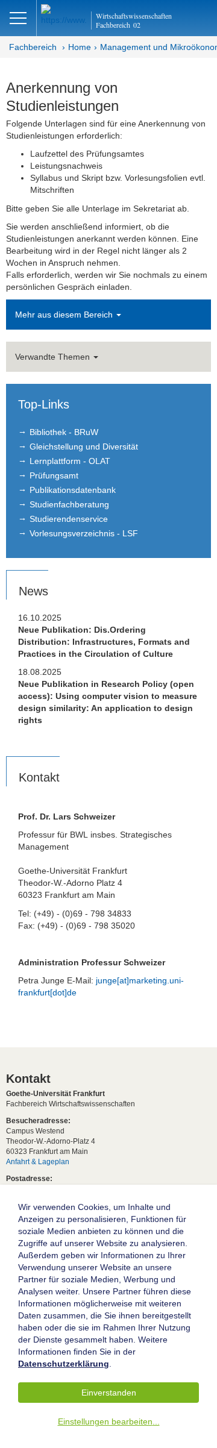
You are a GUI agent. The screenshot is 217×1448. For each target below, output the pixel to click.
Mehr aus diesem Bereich (65, 314)
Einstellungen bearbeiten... (109, 1421)
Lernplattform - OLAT (70, 461)
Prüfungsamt (54, 475)
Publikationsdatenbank (73, 490)
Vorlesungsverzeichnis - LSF (84, 533)
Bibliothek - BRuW (64, 432)
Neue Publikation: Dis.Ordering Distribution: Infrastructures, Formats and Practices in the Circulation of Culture (104, 642)
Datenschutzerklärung (63, 1363)
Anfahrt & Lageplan (37, 1162)
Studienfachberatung (69, 504)
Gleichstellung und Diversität (84, 446)
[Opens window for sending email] (120, 208)
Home (79, 47)
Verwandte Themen (53, 357)
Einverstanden (108, 1392)
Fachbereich (33, 47)
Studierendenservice (69, 519)
